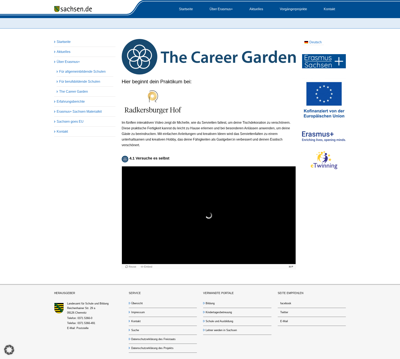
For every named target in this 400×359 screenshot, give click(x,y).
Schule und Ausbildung (219, 321)
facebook (285, 303)
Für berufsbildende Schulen (79, 81)
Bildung (210, 303)
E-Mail (284, 321)
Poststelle (82, 328)
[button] (9, 350)
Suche (135, 330)
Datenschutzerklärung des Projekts (152, 348)
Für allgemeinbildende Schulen (82, 71)
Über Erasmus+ (68, 62)
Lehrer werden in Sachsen (221, 330)
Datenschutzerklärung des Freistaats (153, 339)
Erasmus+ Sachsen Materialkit (79, 111)
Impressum (138, 312)
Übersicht (137, 303)
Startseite (64, 42)
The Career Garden (73, 91)
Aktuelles (63, 52)
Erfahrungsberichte (71, 101)
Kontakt (62, 131)
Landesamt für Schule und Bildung (88, 303)
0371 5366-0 (85, 318)
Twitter (284, 312)
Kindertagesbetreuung (219, 312)
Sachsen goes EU (70, 121)
